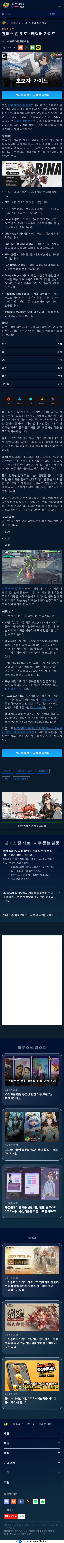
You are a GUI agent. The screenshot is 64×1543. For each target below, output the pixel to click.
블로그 (14, 23)
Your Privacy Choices (35, 1541)
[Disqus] (32, 980)
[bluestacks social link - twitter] (28, 1501)
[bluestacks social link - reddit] (13, 1501)
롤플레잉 (43, 771)
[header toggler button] (59, 5)
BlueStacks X (21, 778)
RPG (10, 105)
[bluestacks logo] (13, 5)
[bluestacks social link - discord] (6, 1501)
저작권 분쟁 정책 (36, 1531)
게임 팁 (7, 771)
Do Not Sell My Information (19, 1534)
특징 (6, 1453)
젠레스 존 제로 (39, 23)
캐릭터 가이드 (25, 771)
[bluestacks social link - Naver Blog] (35, 1501)
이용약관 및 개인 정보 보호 (16, 1531)
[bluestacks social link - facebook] (21, 1501)
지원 (6, 1482)
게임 (24, 23)
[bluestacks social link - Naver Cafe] (42, 1501)
